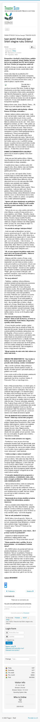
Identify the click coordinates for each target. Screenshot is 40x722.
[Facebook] (20, 584)
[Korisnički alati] (33, 47)
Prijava (9, 643)
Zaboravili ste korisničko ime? (15, 648)
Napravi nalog (10, 646)
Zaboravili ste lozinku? (12, 650)
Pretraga (8, 659)
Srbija (14, 51)
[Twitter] (20, 586)
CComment (26, 613)
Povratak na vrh (33, 718)
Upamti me (10, 640)
